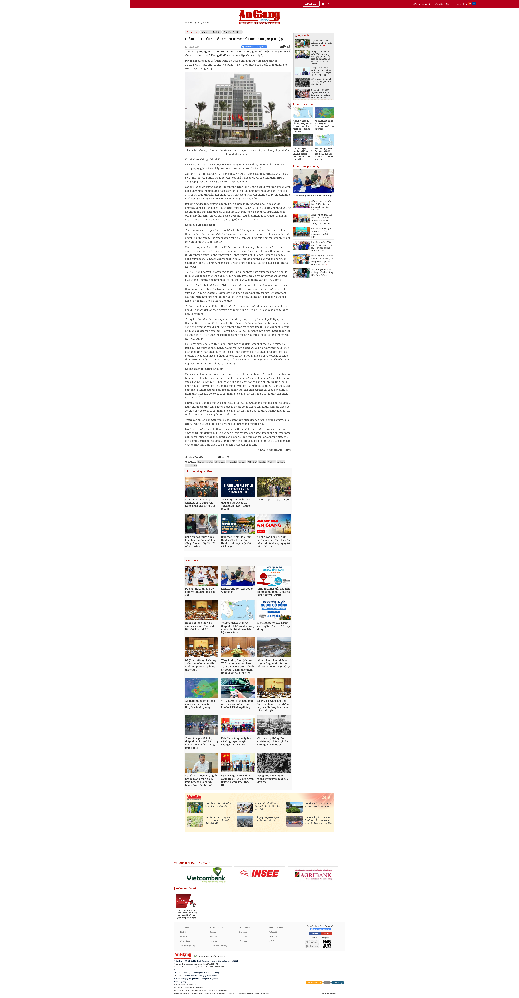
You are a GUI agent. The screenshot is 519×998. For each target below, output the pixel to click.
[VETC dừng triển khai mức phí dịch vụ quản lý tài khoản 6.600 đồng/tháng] (237, 688)
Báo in (327, 983)
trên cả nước (219, 462)
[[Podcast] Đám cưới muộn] (274, 487)
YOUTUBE (326, 933)
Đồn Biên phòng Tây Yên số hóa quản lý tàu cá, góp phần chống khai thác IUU (322, 246)
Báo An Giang (191, 465)
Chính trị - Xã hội (210, 32)
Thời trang (244, 941)
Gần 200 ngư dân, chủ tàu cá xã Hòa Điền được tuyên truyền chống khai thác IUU (321, 219)
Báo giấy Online (442, 4)
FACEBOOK (315, 933)
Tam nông (214, 941)
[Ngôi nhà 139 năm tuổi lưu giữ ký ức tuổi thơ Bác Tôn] (302, 44)
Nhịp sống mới (186, 941)
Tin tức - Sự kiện (232, 32)
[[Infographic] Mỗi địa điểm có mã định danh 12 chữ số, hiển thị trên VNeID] (274, 576)
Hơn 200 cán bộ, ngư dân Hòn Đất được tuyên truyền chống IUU (321, 232)
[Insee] (259, 873)
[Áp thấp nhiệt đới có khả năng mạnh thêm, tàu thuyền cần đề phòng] (201, 688)
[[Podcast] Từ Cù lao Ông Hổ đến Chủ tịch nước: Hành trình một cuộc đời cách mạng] (237, 524)
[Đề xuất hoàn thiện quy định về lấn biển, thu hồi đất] (201, 576)
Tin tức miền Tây (187, 946)
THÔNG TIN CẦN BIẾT (186, 888)
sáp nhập (242, 462)
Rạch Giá (262, 462)
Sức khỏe (273, 936)
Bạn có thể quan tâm (199, 471)
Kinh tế (183, 932)
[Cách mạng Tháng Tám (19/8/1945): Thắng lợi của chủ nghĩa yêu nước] (274, 725)
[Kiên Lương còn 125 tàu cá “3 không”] (237, 576)
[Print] (284, 47)
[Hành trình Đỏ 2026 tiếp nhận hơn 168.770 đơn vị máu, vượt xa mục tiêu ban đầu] (302, 93)
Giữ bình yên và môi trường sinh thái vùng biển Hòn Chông (322, 272)
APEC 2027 (252, 462)
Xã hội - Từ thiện (276, 927)
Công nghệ (243, 932)
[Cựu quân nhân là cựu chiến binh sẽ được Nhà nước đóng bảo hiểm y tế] (201, 487)
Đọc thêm (192, 560)
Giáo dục (213, 932)
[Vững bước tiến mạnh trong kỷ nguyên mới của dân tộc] (274, 763)
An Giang (281, 462)
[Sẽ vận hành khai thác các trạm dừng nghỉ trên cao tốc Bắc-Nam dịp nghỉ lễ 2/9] (274, 647)
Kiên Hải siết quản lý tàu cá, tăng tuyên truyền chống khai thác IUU (321, 205)
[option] (206, 874)
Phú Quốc (271, 462)
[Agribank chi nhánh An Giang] (313, 874)
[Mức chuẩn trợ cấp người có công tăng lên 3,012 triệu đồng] (274, 610)
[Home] (323, 3)
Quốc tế (183, 936)
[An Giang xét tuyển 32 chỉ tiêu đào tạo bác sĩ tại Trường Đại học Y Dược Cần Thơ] (237, 487)
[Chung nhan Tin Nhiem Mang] (208, 956)
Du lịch (272, 941)
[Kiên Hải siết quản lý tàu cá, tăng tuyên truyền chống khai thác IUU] (237, 725)
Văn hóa (213, 936)
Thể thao (243, 936)
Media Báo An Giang (218, 946)
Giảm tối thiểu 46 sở (205, 462)
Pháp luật (273, 932)
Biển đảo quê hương (307, 166)
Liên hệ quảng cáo (422, 4)
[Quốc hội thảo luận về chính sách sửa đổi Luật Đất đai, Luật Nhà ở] (201, 610)
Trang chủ (192, 32)
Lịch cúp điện (460, 4)
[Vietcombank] (206, 874)
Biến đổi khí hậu (304, 104)
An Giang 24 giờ (216, 927)
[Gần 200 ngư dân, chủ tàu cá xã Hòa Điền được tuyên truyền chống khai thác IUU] (237, 763)
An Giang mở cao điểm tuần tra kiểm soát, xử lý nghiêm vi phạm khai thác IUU (322, 260)
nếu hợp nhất (231, 462)
